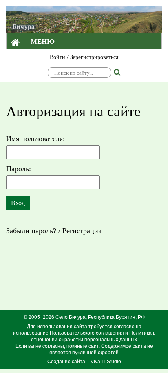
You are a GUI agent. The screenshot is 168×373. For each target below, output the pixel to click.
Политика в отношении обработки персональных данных (93, 336)
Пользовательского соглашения (87, 333)
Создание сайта (66, 361)
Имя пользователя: (35, 139)
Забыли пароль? (31, 231)
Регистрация (82, 231)
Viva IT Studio (106, 361)
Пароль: (18, 169)
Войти (57, 57)
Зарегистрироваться (94, 57)
